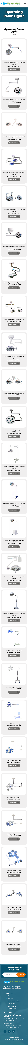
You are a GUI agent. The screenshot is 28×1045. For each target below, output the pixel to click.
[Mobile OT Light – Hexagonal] (14, 637)
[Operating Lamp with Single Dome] (14, 270)
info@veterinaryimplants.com (12, 1025)
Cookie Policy (12, 1006)
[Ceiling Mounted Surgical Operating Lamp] (14, 417)
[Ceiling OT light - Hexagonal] (14, 894)
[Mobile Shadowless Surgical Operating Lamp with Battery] (14, 527)
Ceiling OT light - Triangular (14, 797)
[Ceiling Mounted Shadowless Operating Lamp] (14, 564)
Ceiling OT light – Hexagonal (14, 760)
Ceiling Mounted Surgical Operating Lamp (14, 431)
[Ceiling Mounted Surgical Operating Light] (14, 343)
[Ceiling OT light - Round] (14, 821)
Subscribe (21, 974)
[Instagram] (13, 1031)
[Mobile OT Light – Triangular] (14, 674)
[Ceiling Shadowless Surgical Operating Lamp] (14, 49)
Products (10, 998)
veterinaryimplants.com (11, 1039)
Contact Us (11, 1003)
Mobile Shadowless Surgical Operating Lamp (14, 467)
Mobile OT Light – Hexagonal (14, 650)
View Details (12, 69)
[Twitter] (9, 1031)
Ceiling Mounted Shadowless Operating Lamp (14, 578)
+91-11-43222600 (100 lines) (15, 987)
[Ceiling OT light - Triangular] (14, 784)
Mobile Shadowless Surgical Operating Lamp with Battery (14, 541)
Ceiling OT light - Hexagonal (14, 907)
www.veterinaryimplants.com (12, 1027)
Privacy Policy (12, 1009)
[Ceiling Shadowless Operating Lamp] (14, 307)
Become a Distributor (14, 1001)
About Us (10, 996)
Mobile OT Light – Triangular (14, 687)
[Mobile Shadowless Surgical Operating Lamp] (14, 454)
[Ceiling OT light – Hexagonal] (14, 747)
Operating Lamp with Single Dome (14, 283)
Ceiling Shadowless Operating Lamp (14, 320)
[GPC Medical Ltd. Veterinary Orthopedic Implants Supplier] (10, 3)
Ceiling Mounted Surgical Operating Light (14, 357)
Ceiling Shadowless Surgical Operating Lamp (14, 63)
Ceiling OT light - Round (14, 834)
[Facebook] (5, 1031)
